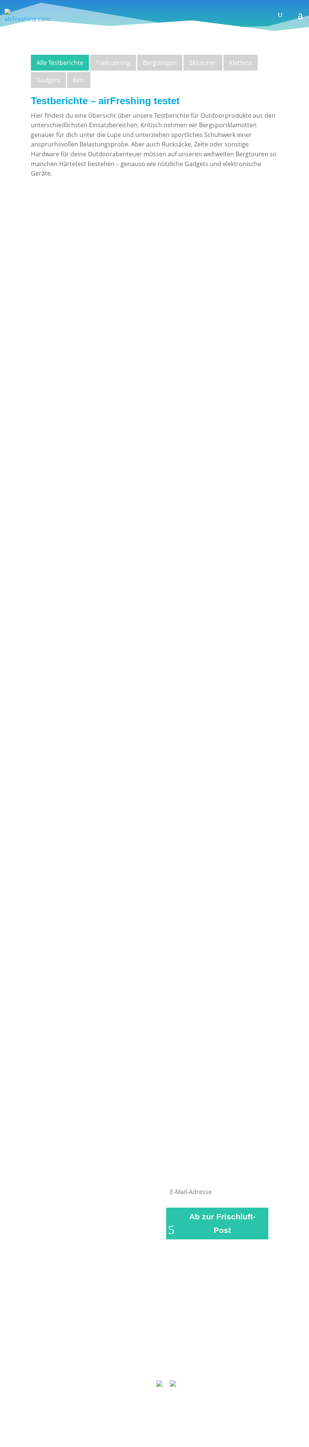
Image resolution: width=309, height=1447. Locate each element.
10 (166, 1081)
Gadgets (48, 80)
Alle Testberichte (60, 63)
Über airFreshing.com (165, 1353)
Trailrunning (113, 63)
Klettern (240, 63)
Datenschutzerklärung (234, 1353)
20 (188, 1081)
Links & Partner (64, 1353)
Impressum (110, 1353)
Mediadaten (124, 1363)
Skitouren (203, 63)
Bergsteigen (160, 63)
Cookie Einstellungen (178, 1363)
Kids (79, 80)
